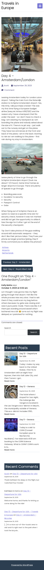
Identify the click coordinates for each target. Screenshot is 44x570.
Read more (14, 381)
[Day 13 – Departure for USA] (11, 359)
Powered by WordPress (22, 565)
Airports (6, 250)
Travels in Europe (10, 5)
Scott (6, 85)
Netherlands (7, 253)
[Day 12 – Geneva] (11, 392)
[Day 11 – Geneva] (11, 425)
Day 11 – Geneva (26, 419)
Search (7, 328)
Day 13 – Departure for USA (28, 355)
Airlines (5, 247)
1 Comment (9, 90)
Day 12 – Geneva (27, 386)
